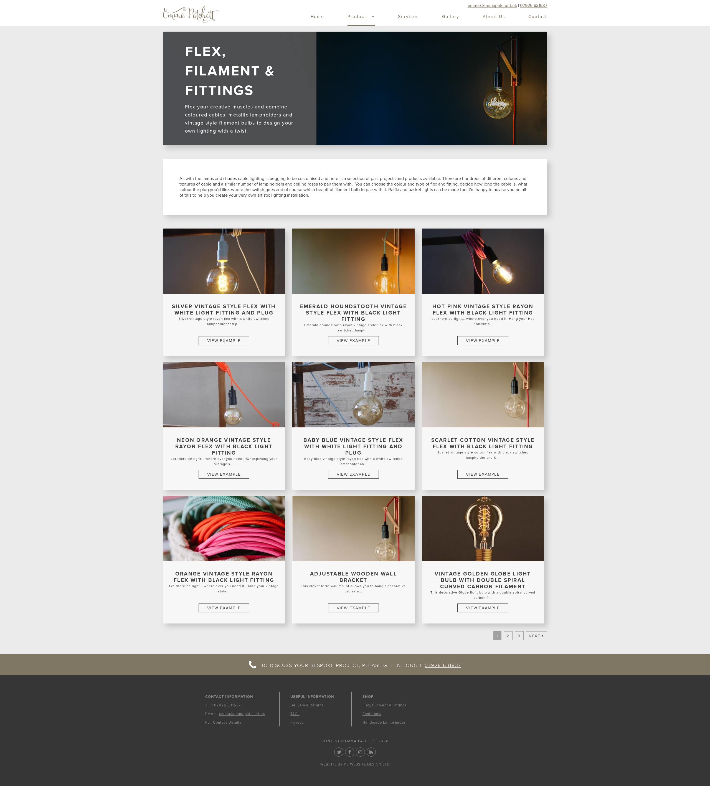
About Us (494, 17)
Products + (361, 17)
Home (317, 17)
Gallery (450, 17)
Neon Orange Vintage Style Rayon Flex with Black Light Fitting (224, 446)
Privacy (296, 722)
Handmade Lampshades (384, 722)
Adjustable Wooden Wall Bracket (353, 577)
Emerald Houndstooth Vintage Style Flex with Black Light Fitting (353, 312)
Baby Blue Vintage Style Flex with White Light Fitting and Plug (353, 446)
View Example (224, 340)
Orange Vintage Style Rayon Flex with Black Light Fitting (224, 577)
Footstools (371, 714)
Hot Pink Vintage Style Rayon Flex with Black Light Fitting (483, 309)
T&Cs (295, 714)
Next (534, 636)
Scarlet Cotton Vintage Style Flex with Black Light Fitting (483, 443)
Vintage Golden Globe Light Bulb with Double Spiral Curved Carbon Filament (483, 580)
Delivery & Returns (307, 705)
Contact (537, 17)
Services (408, 17)
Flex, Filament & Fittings (384, 705)
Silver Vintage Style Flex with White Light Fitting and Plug (224, 309)
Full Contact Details (223, 722)
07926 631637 (533, 5)
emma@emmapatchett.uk (492, 5)
